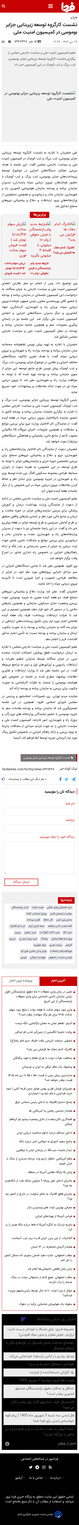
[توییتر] (66, 779)
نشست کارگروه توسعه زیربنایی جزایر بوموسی (47, 758)
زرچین (18, 932)
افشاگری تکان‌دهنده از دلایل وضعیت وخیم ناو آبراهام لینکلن (40, 1122)
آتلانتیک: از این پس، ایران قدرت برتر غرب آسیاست (42, 1238)
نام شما (70, 804)
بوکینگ (44, 939)
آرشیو (18, 1478)
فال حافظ (48, 920)
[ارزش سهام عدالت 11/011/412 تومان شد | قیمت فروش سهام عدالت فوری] (15, 240)
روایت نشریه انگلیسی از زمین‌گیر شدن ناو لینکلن (43, 1032)
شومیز (24, 957)
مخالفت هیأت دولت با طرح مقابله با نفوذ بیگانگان (42, 1058)
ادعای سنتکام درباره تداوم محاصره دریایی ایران (44, 1133)
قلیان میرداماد (33, 920)
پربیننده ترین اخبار (20, 980)
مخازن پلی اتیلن (64, 920)
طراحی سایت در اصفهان (60, 957)
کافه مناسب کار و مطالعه (60, 926)
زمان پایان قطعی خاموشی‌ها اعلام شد (50, 1269)
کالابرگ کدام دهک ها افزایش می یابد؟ (64, 250)
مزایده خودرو (56, 945)
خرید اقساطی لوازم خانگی (59, 907)
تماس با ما (36, 1478)
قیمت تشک (37, 907)
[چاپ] (4, 41)
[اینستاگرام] (42, 1467)
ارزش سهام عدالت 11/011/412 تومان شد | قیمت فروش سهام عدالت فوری (14, 269)
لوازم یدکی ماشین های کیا (34, 951)
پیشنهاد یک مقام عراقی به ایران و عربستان (47, 1067)
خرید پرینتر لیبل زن (28, 939)
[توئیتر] (29, 1467)
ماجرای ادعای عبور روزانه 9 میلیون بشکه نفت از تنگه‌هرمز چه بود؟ (38, 1183)
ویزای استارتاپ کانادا (36, 914)
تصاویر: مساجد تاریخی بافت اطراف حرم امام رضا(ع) (41, 1040)
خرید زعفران (30, 932)
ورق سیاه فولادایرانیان (61, 939)
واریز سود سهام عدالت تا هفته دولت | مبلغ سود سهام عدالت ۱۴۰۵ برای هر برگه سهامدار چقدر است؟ (40, 1012)
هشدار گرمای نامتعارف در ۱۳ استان (51, 1247)
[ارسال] (10, 41)
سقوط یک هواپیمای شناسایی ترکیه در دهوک (45, 1304)
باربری (12, 939)
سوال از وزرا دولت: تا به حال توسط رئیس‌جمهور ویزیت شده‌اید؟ (40, 1293)
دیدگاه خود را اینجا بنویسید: (57, 837)
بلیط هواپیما (40, 945)
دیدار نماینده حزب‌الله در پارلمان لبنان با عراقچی (44, 1150)
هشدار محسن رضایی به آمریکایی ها (50, 1111)
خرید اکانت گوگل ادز (50, 932)
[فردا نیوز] (68, 7)
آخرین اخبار (58, 980)
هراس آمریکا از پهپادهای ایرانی (53, 1216)
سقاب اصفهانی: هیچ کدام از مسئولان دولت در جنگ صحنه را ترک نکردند (41, 1280)
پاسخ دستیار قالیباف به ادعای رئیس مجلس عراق (43, 1102)
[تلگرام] (73, 779)
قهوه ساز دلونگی (37, 957)
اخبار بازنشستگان (20, 907)
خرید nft (67, 932)
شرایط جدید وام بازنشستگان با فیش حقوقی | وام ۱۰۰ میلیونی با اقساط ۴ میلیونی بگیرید (39, 269)
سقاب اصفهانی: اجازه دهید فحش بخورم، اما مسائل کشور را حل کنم (38, 1258)
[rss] (49, 1467)
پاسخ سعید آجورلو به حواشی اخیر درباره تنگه (45, 1141)
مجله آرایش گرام (37, 926)
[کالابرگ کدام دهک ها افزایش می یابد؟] (64, 232)
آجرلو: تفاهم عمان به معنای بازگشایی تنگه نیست (43, 1023)
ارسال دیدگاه (21, 882)
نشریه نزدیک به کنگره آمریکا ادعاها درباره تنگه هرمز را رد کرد (38, 1227)
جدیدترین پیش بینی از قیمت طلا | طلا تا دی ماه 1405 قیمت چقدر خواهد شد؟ (40, 1078)
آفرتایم (69, 945)
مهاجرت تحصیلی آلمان (61, 914)
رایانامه (70, 820)
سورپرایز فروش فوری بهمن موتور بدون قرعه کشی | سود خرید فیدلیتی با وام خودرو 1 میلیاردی (39, 1091)
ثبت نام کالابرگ (17, 926)
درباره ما (55, 1478)
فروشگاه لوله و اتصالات (61, 951)
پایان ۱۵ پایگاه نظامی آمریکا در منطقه (50, 1172)
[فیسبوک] (61, 779)
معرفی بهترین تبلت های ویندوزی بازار (49, 1207)
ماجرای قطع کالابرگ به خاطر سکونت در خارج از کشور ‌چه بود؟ (38, 1196)
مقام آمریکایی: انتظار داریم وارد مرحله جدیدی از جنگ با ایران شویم (39, 1161)
